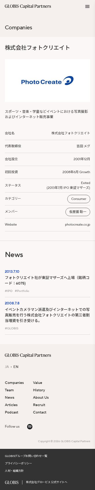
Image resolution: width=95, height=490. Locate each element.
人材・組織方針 (14, 471)
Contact (39, 412)
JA (7, 367)
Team (9, 390)
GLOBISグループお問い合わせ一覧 (26, 456)
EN (15, 367)
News (9, 397)
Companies (18, 27)
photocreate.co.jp (77, 225)
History (39, 390)
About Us (41, 397)
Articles (11, 405)
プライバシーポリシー (18, 463)
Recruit (39, 405)
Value (37, 382)
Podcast (11, 412)
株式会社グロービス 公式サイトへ (46, 482)
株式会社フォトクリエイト (70, 133)
